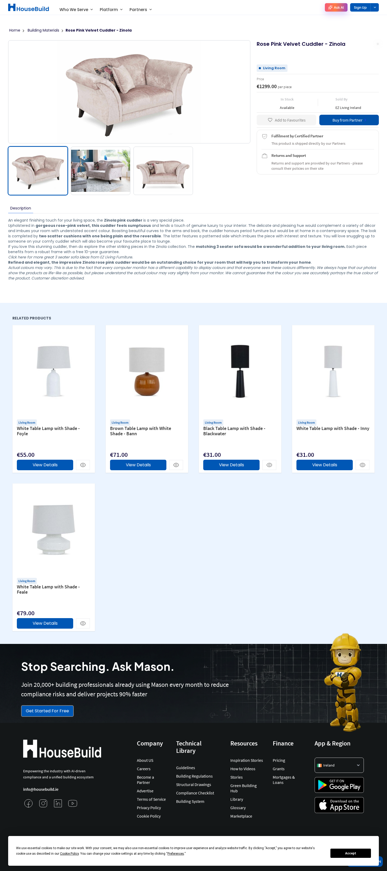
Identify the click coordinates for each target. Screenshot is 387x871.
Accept (350, 853)
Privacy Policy (149, 807)
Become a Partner (145, 779)
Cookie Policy (149, 816)
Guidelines (185, 767)
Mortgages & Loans (284, 779)
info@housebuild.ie (40, 789)
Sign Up (360, 7)
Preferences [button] (175, 853)
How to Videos (242, 768)
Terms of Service (151, 799)
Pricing (279, 760)
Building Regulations (194, 776)
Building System (190, 801)
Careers (144, 768)
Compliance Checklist (195, 792)
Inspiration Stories (246, 760)
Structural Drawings (193, 784)
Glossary (238, 807)
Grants (279, 768)
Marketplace (241, 816)
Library (236, 799)
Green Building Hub (243, 788)
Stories (236, 777)
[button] (339, 765)
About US (145, 760)
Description (20, 208)
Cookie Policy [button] (69, 853)
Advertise (145, 790)
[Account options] (374, 7)
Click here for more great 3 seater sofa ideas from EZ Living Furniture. (70, 257)
